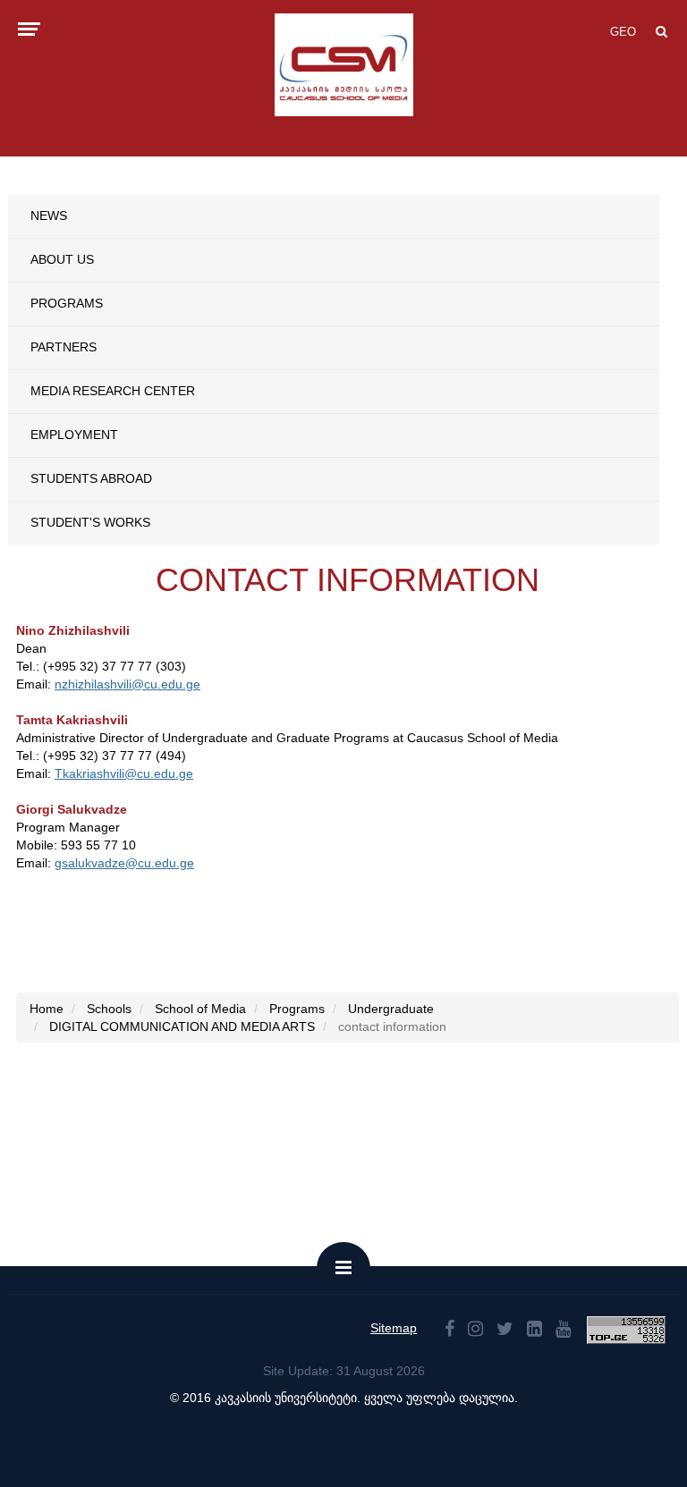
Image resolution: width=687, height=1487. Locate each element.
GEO (623, 31)
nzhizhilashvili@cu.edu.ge (127, 684)
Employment (74, 434)
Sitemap (393, 1328)
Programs (66, 303)
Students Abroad (91, 478)
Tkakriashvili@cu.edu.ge (124, 773)
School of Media (200, 1008)
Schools (109, 1008)
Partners (63, 347)
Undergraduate (391, 1008)
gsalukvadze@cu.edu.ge (124, 863)
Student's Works (90, 522)
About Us (62, 259)
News (48, 215)
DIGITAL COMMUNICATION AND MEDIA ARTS (182, 1026)
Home (47, 1008)
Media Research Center (112, 391)
